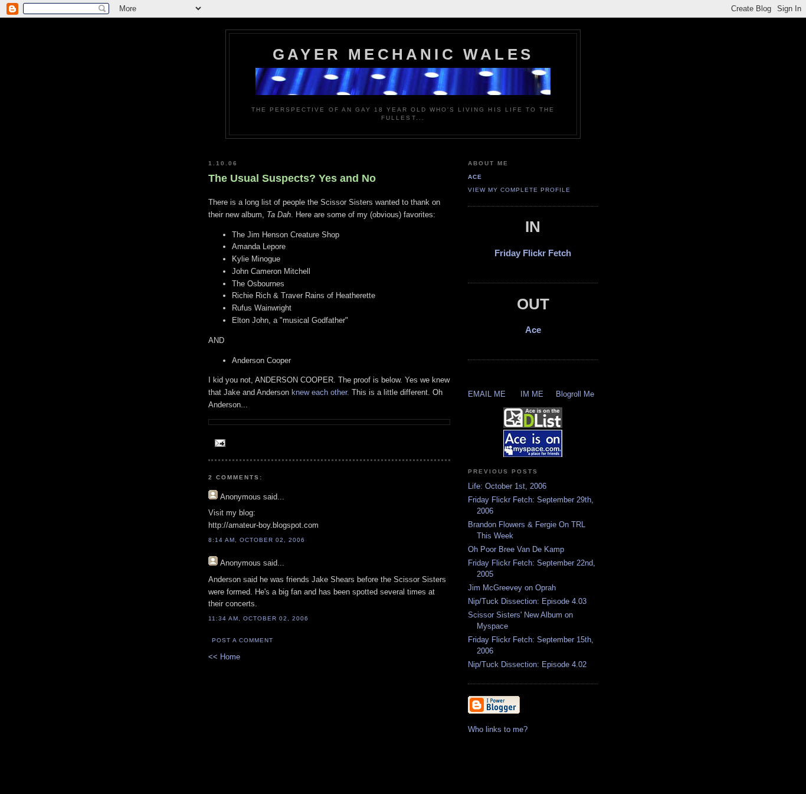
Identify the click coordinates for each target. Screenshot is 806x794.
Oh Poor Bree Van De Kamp (516, 549)
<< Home (224, 656)
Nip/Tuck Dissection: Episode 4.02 (527, 664)
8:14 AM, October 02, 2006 (256, 540)
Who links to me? (497, 729)
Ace (475, 177)
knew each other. (320, 392)
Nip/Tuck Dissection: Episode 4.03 (527, 601)
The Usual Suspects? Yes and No (292, 178)
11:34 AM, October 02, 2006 (258, 618)
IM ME (531, 394)
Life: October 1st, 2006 (507, 486)
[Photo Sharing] (403, 93)
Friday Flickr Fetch (532, 253)
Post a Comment (242, 640)
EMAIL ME (487, 394)
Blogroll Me (575, 394)
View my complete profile (519, 190)
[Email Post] (218, 443)
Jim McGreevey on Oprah (512, 587)
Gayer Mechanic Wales (403, 54)
